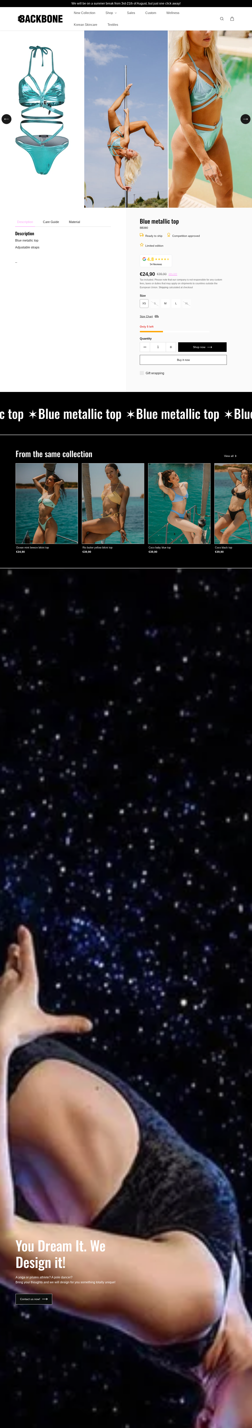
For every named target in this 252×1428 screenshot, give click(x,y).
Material (74, 222)
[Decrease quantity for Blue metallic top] (145, 347)
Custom (150, 13)
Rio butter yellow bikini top (97, 547)
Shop (110, 13)
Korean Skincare (85, 24)
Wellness (172, 13)
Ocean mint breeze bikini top (32, 547)
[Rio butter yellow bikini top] (113, 503)
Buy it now (183, 359)
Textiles (112, 24)
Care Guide (51, 222)
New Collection (84, 13)
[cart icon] (232, 18)
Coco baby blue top (160, 547)
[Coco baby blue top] (179, 503)
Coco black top (223, 547)
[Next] (245, 119)
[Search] (222, 18)
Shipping (163, 287)
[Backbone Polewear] (40, 18)
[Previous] (6, 119)
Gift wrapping (155, 373)
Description (25, 222)
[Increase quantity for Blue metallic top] (171, 347)
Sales (131, 13)
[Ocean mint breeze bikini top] (47, 503)
